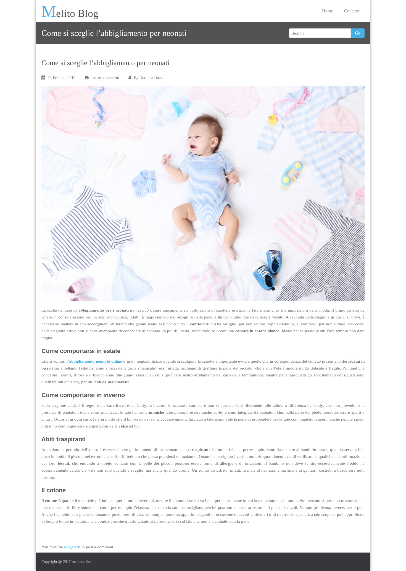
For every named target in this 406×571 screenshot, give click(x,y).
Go (357, 33)
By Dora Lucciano (148, 78)
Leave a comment (105, 78)
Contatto (351, 11)
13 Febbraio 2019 (61, 78)
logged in (72, 547)
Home (327, 11)
